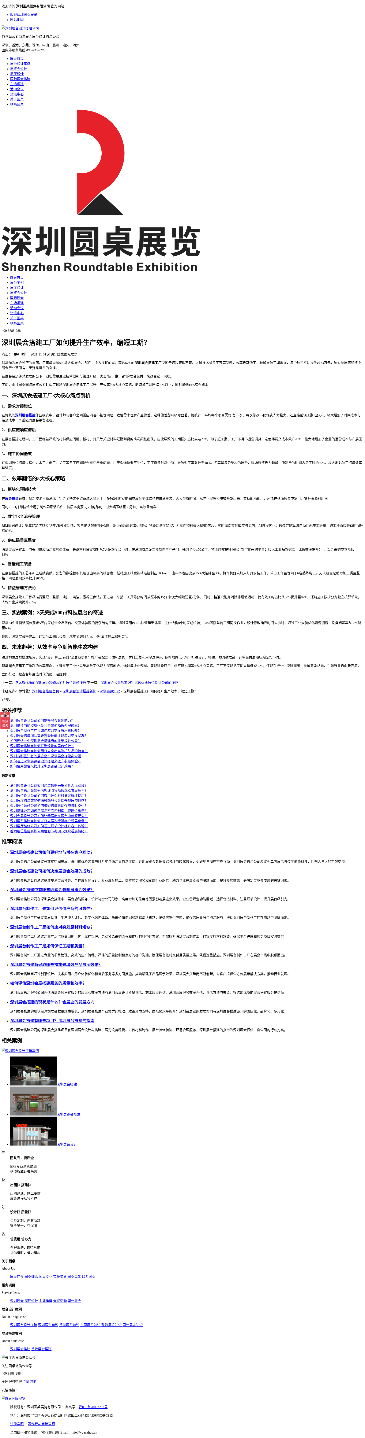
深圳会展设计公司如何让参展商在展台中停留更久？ (49, 816)
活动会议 (17, 89)
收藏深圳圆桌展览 (23, 14)
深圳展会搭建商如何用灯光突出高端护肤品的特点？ (49, 751)
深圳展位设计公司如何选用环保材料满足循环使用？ (49, 795)
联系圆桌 (17, 104)
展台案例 (17, 282)
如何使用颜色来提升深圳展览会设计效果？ (42, 766)
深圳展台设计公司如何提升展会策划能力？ (42, 720)
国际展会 (17, 298)
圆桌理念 (31, 1277)
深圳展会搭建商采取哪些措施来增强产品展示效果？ (56, 964)
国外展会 (74, 1301)
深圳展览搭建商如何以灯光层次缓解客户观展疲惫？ (49, 821)
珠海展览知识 (111, 1325)
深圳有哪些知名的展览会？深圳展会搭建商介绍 (45, 756)
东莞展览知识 (90, 1325)
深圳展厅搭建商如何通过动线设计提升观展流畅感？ (49, 801)
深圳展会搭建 (25, 415)
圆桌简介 (17, 1277)
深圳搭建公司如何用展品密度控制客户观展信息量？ (49, 811)
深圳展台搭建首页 (45, 691)
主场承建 (17, 84)
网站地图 (17, 20)
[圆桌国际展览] (13, 1398)
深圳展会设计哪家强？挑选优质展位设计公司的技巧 (139, 683)
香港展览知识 (69, 1325)
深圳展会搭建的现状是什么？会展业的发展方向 (52, 1002)
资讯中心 (17, 94)
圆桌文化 (45, 1277)
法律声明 (17, 1424)
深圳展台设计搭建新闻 (79, 691)
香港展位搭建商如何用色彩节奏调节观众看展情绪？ (49, 831)
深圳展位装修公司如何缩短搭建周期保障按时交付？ (49, 806)
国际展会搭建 (20, 79)
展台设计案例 (20, 64)
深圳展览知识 (110, 691)
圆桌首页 (17, 58)
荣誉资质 (60, 1277)
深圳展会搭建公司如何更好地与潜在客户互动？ (52, 852)
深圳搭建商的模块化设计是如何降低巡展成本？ (45, 725)
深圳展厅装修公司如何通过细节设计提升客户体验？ (49, 826)
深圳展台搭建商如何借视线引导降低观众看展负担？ (49, 790)
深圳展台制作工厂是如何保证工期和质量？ (48, 946)
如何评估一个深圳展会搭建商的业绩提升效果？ (45, 741)
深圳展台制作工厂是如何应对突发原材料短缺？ (45, 731)
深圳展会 (17, 1301)
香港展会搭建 (41, 1349)
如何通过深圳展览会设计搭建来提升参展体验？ (45, 761)
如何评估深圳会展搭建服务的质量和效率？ (48, 983)
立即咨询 (29, 1381)
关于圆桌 (17, 99)
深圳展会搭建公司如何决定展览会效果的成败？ (52, 871)
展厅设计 (17, 74)
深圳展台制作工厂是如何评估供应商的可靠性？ (52, 908)
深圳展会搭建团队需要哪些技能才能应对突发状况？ (49, 736)
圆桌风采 (74, 1277)
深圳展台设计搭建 (23, 1325)
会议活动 (60, 1301)
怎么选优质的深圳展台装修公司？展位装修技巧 (50, 683)
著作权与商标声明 (41, 1424)
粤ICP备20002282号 (93, 1407)
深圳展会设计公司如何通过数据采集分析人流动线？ (49, 785)
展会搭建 (12, 498)
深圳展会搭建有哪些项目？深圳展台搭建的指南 (52, 1020)
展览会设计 (18, 69)
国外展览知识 (133, 1325)
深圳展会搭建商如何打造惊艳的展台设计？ (42, 746)
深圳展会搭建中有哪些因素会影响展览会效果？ (52, 890)
